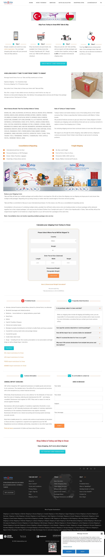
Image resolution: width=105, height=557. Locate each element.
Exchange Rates (58, 494)
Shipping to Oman (8, 520)
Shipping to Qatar (94, 516)
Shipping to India (14, 516)
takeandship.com (22, 541)
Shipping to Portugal (26, 527)
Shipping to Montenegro (41, 523)
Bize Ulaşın (83, 497)
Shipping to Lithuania (65, 523)
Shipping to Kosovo (16, 523)
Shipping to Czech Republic (51, 525)
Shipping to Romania (38, 527)
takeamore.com (54, 541)
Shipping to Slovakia (14, 527)
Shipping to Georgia (62, 527)
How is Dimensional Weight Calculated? (53, 284)
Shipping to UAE (48, 518)
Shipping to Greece (25, 525)
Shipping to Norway (78, 518)
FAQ (81, 481)
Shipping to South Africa (25, 518)
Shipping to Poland (65, 525)
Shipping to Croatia (28, 523)
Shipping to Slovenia (89, 525)
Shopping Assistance (60, 489)
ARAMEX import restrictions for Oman (15, 365)
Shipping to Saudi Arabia (10, 518)
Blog (30, 494)
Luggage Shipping (67, 530)
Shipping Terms (33, 497)
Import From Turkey (60, 491)
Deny (83, 551)
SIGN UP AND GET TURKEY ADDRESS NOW (53, 63)
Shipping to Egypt (64, 514)
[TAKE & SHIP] (8, 477)
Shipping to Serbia (82, 520)
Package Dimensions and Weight (63, 497)
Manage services (67, 546)
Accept (69, 551)
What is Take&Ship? (85, 486)
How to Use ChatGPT (86, 491)
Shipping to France (74, 514)
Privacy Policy (33, 489)
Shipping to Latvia (77, 523)
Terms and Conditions (35, 486)
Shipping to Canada (42, 514)
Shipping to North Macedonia (68, 520)
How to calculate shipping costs (52, 530)
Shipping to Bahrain (20, 514)
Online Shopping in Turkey (15, 530)
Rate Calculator (58, 481)
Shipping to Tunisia (73, 527)
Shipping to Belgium (44, 520)
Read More (9, 348)
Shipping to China (54, 514)
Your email (57, 395)
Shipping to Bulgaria (37, 525)
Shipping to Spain (55, 520)
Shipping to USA (67, 518)
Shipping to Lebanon (32, 520)
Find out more (8, 428)
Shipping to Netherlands (82, 516)
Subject (56, 403)
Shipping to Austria (85, 514)
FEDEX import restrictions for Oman (14, 361)
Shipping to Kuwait (69, 516)
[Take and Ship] (8, 2)
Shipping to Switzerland (90, 518)
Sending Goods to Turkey (87, 489)
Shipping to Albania (53, 523)
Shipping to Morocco (86, 527)
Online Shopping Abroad (80, 530)
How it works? (33, 484)
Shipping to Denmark (14, 525)
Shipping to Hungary (76, 525)
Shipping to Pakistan (20, 520)
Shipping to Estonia (88, 523)
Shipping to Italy (45, 516)
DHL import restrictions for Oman (14, 353)
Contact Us (83, 494)
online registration (9, 49)
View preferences (97, 551)
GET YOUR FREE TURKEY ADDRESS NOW (52, 451)
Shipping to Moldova (50, 527)
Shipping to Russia (31, 514)
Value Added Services (60, 486)
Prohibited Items (84, 484)
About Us (31, 481)
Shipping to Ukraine (24, 516)
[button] (102, 533)
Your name (57, 386)
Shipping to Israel (36, 516)
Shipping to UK (58, 518)
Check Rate (53, 275)
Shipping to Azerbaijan (56, 516)
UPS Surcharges (27, 530)
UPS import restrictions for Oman (14, 357)
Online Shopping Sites (60, 484)
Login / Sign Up (33, 491)
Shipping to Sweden (37, 518)
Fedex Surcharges (37, 530)
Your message (58, 412)
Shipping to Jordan (8, 514)
